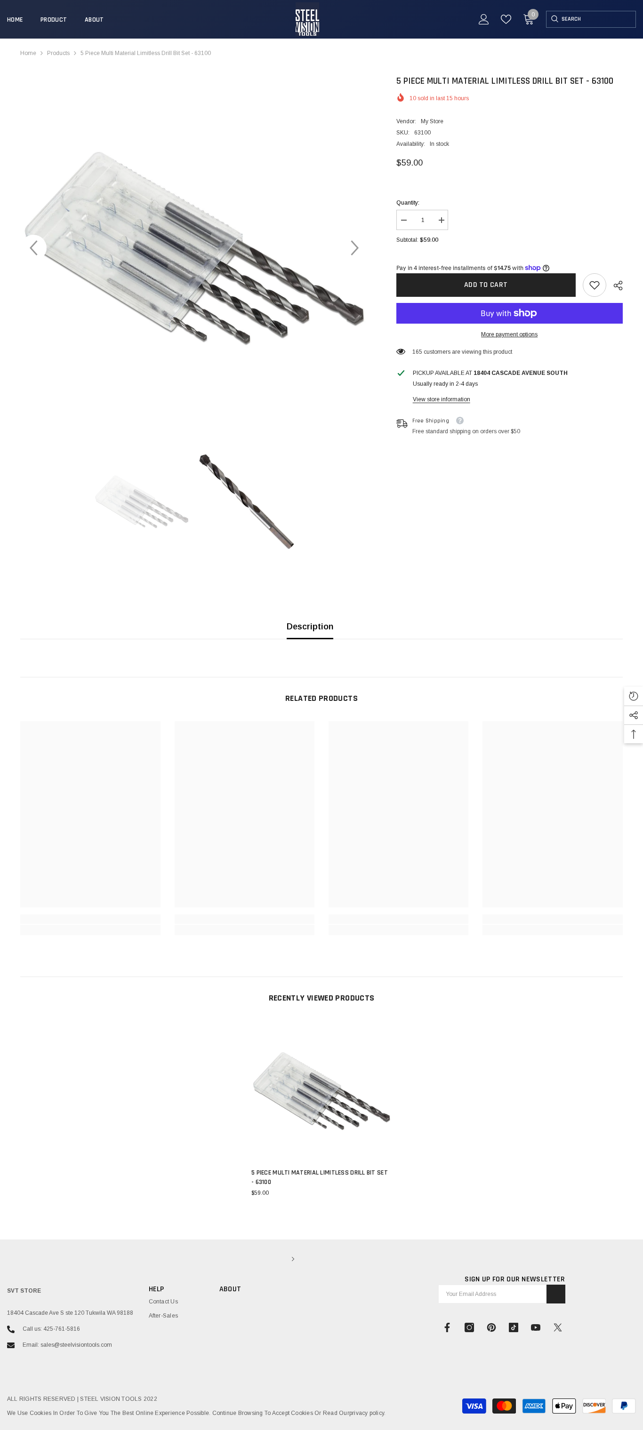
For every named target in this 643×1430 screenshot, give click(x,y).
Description (310, 626)
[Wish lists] (506, 19)
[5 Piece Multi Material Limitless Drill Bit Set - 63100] (321, 1091)
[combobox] (598, 19)
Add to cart (486, 285)
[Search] (554, 19)
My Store (432, 121)
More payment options (509, 334)
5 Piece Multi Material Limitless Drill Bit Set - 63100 (319, 1177)
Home (28, 53)
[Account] (484, 19)
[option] (194, 247)
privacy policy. (367, 1413)
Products (58, 53)
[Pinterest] (491, 1327)
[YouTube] (535, 1327)
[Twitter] (557, 1327)
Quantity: (407, 202)
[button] (33, 248)
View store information (441, 399)
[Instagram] (469, 1327)
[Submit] (556, 1294)
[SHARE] (614, 285)
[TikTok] (513, 1327)
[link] (594, 285)
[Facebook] (447, 1327)
